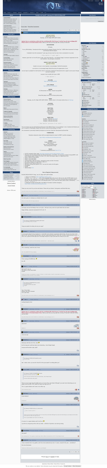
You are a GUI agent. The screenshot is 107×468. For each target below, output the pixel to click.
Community (11, 129)
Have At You (58, 150)
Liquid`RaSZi (85, 70)
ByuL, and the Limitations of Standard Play (10, 23)
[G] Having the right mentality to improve (11, 55)
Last (84, 197)
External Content (7, 62)
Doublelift (84, 61)
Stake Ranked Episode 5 (88, 164)
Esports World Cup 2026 (88, 129)
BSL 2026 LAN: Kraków (87, 144)
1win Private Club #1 (87, 172)
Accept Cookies (67, 466)
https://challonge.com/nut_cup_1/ (43, 176)
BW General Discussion (8, 76)
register (52, 456)
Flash (85, 195)
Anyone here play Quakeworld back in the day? (11, 103)
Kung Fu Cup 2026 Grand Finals (89, 157)
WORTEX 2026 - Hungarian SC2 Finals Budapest (11, 49)
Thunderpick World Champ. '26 (89, 168)
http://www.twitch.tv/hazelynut (50, 86)
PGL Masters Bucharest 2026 (89, 166)
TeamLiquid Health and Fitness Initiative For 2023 (11, 155)
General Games (7, 99)
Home (5, 12)
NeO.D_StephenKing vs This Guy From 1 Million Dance (11, 126)
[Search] (103, 13)
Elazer (96, 193)
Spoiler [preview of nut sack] (50, 123)
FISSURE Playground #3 (88, 177)
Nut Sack (55, 118)
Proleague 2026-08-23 (87, 113)
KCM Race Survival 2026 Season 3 (90, 120)
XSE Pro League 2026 (87, 137)
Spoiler (50, 76)
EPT (42, 12)
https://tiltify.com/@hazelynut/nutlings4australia (50, 137)
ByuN (85, 189)
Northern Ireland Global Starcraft (10, 169)
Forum (9, 12)
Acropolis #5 (85, 147)
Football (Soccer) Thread (8, 152)
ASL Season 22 (86, 123)
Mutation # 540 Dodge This (9, 63)
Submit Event (100, 21)
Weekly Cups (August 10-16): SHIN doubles (10, 27)
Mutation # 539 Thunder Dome (9, 66)
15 (18, 21)
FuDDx (18, 177)
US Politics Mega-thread (8, 134)
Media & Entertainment (9, 146)
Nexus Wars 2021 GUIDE (9, 58)
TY (84, 190)
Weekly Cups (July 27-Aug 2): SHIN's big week (10, 31)
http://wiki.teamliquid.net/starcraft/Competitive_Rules (52, 153)
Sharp (95, 197)
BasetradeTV (86, 75)
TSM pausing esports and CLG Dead (11, 113)
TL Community (7, 167)
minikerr (84, 64)
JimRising (84, 62)
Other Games (11, 96)
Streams (20, 12)
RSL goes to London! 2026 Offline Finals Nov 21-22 (10, 30)
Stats (85, 193)
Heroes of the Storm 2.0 (8, 117)
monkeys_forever (86, 57)
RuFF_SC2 (85, 46)
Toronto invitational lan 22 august (10, 84)
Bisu (95, 194)
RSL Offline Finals (86, 158)
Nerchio (95, 189)
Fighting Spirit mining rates (9, 92)
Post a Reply (25, 29)
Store (37, 12)
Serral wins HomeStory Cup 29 (9, 21)
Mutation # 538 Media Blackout (9, 67)
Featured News (7, 17)
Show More (84, 106)
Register (9, 0)
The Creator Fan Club (8, 141)
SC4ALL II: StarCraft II (87, 155)
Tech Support (7, 161)
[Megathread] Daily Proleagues (9, 82)
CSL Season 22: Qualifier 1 (88, 126)
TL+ (45, 12)
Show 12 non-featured (86, 77)
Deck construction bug (8, 120)
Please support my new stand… (9, 178)
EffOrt (85, 196)
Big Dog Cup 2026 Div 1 (88, 161)
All (78, 451)
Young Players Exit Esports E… (9, 174)
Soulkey (95, 195)
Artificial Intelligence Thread (9, 138)
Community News (8, 25)
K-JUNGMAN (86, 121)
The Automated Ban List (8, 168)
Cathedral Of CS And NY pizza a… (9, 177)
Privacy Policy (50, 463)
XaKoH (84, 56)
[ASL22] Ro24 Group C (8, 86)
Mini (95, 196)
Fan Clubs (6, 140)
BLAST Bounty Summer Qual (88, 134)
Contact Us (62, 463)
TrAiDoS (17, 174)
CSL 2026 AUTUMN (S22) (88, 146)
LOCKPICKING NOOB (8, 176)
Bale (83, 52)
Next (76, 451)
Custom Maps (7, 57)
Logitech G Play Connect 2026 (89, 174)
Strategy (6, 54)
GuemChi (84, 51)
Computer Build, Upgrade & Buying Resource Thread (11, 162)
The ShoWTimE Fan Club (8, 144)
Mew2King (85, 67)
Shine (84, 54)
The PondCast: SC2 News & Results (11, 65)
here (33, 167)
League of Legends (8, 111)
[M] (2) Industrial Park (8, 60)
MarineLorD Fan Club (8, 143)
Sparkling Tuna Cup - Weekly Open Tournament (11, 48)
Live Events (92, 15)
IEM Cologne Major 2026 (88, 139)
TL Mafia (5, 123)
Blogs (11, 172)
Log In (5, 0)
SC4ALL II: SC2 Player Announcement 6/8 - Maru (11, 39)
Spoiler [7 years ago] (50, 55)
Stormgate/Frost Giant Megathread (10, 104)
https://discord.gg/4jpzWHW (50, 81)
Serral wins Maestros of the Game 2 (10, 22)
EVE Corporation (7, 105)
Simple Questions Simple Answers (10, 163)
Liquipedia (97, 0)
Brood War (11, 70)
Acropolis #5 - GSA (87, 152)
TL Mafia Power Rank (8, 124)
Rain (83, 50)
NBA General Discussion (8, 156)
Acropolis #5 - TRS (87, 149)
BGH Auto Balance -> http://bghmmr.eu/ (11, 75)
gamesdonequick (87, 74)
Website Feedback (11, 183)
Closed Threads (11, 185)
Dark (85, 191)
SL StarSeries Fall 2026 (87, 175)
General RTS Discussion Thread (10, 101)
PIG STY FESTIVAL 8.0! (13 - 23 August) (11, 46)
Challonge (71, 100)
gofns (84, 69)
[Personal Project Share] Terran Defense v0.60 (11, 79)
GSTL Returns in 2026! (8, 28)
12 (18, 30)
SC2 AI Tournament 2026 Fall (9, 50)
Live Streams (92, 43)
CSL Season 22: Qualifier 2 (88, 143)
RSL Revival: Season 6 (87, 128)
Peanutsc (17, 178)
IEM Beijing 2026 (86, 163)
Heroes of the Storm (8, 116)
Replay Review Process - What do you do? (11, 90)
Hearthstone (6, 119)
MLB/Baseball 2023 (7, 154)
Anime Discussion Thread (8, 149)
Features (32, 12)
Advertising (44, 463)
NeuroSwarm (85, 59)
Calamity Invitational (87, 160)
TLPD (92, 183)
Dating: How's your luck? (8, 133)
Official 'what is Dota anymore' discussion (11, 109)
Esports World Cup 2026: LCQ (89, 131)
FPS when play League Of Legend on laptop (11, 164)
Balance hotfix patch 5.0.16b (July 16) (11, 42)
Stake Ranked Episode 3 (88, 135)
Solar (85, 192)
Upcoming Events (92, 80)
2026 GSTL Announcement (9, 52)
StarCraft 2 (11, 34)
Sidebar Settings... (92, 199)
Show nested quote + (31, 410)
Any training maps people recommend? (11, 94)
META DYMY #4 (86, 116)
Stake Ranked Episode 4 (88, 171)
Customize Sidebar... (11, 181)
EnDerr (84, 47)
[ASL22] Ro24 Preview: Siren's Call (10, 18)
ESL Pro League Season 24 (88, 169)
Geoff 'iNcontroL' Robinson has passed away (11, 38)
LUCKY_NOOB (17, 176)
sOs (95, 190)
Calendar (15, 12)
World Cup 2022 (7, 159)
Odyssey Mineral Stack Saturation (10, 91)
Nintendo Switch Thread (8, 100)
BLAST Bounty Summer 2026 (89, 132)
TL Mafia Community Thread (9, 125)
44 (18, 22)
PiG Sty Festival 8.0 (87, 114)
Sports (5, 151)
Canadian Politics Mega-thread (9, 137)
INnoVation (96, 192)
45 (18, 28)
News (11, 15)
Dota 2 (5, 108)
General (5, 36)
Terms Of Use (57, 463)
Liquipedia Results (92, 109)
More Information (77, 466)
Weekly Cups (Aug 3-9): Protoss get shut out (10, 29)
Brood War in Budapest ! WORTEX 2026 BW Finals (11, 85)
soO (95, 191)
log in (47, 456)
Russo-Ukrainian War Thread (9, 135)
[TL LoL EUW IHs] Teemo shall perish (11, 112)
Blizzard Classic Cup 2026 (88, 150)
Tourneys (6, 45)
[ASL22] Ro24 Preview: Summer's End (10, 20)
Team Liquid (90, 0)
